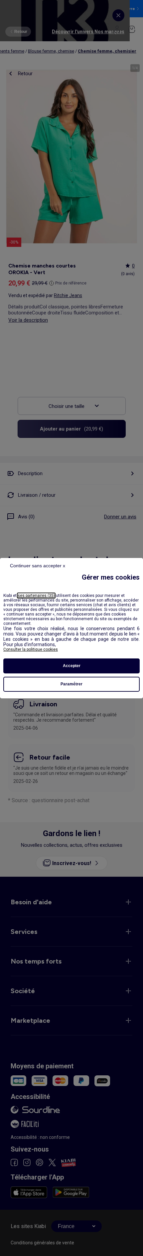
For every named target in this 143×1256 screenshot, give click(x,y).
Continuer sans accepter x (37, 565)
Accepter (71, 665)
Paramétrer (71, 684)
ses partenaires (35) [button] (36, 595)
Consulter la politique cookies (30, 649)
